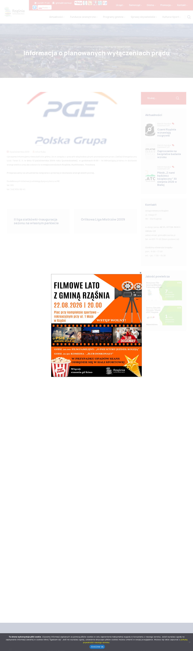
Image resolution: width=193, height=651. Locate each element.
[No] (189, 642)
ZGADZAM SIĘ (97, 647)
